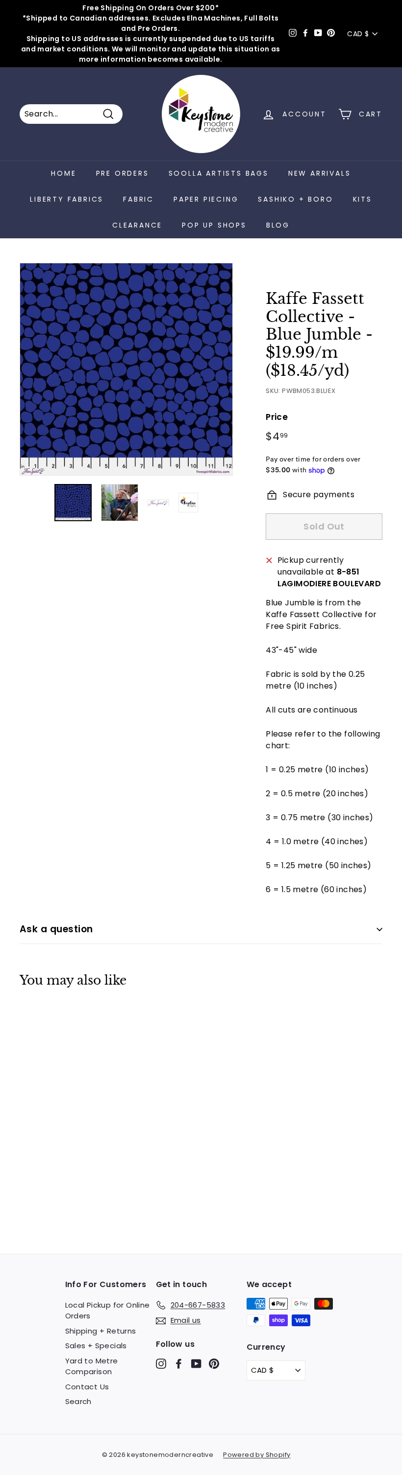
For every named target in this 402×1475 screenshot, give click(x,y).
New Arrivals (319, 173)
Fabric (138, 199)
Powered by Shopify (256, 1454)
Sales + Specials (96, 1345)
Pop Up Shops (214, 225)
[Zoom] (126, 369)
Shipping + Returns (100, 1331)
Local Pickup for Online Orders (107, 1310)
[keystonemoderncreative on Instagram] (161, 1363)
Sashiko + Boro (295, 199)
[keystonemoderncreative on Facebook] (179, 1363)
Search (78, 1401)
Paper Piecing (206, 199)
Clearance (137, 225)
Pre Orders (122, 173)
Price (277, 417)
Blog (278, 225)
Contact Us (87, 1387)
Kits (362, 199)
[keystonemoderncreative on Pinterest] (214, 1363)
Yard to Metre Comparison (91, 1366)
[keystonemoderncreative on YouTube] (196, 1363)
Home (63, 173)
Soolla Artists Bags (219, 173)
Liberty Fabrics (66, 199)
